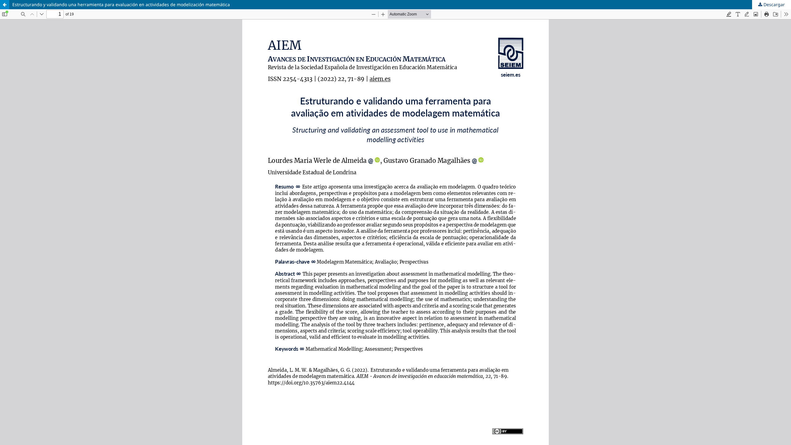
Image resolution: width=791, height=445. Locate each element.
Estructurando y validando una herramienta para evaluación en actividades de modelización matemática (121, 4)
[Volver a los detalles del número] (4, 4)
